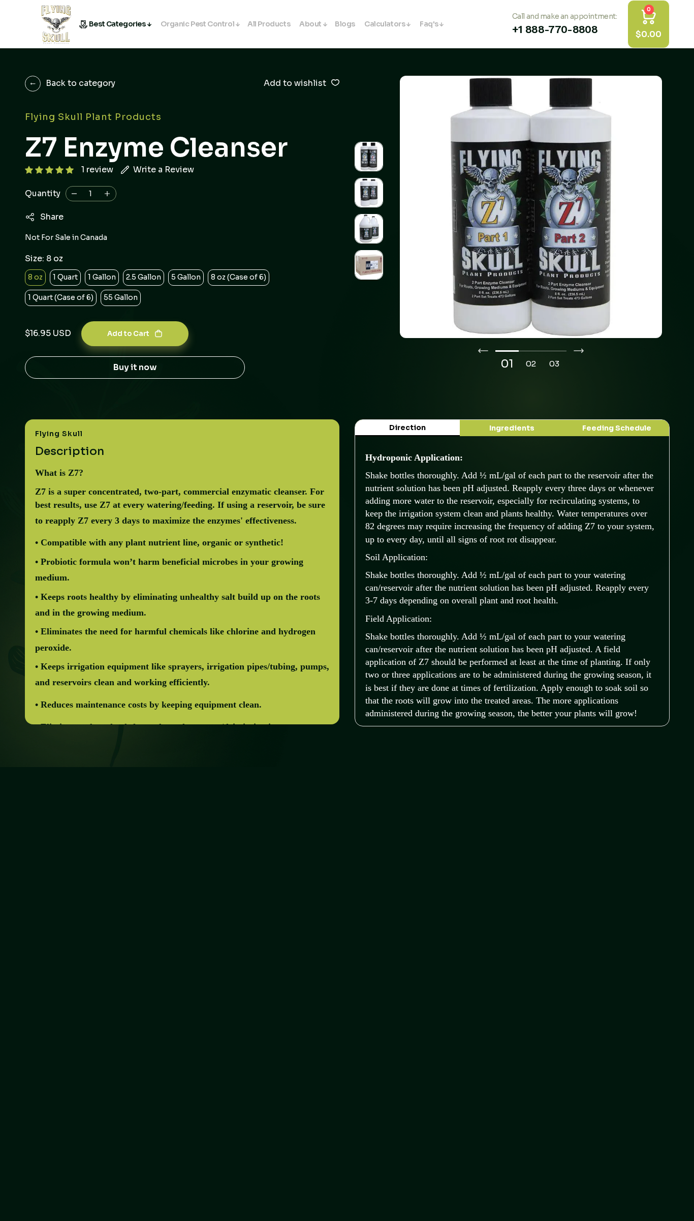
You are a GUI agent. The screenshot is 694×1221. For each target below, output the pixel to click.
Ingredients (511, 428)
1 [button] (511, 364)
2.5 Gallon (143, 277)
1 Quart (65, 277)
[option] (531, 207)
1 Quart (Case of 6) (60, 297)
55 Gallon (121, 297)
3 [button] (557, 364)
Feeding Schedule (616, 428)
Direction (407, 427)
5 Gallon (186, 277)
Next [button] (579, 351)
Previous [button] (483, 351)
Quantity (42, 193)
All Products (268, 23)
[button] (49, 170)
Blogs (345, 23)
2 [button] (533, 364)
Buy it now (134, 367)
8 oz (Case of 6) (238, 277)
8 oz (35, 277)
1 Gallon (102, 277)
